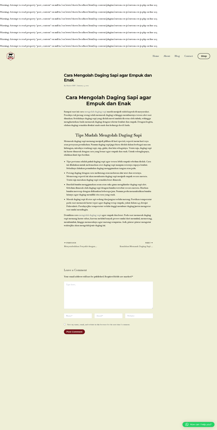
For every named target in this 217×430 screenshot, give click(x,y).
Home (156, 56)
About (167, 56)
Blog (177, 56)
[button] (204, 56)
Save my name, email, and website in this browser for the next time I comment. (98, 324)
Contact (188, 56)
